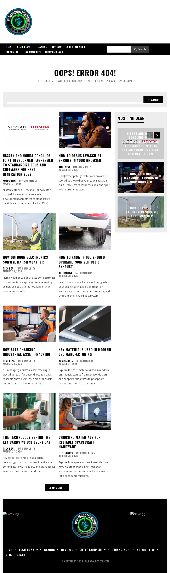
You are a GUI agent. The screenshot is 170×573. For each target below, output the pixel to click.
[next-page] (157, 135)
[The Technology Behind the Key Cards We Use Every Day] (29, 411)
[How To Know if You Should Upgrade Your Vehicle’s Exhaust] (85, 231)
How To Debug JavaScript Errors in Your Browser (80, 158)
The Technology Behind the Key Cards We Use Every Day (26, 439)
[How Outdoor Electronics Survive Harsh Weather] (29, 231)
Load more (55, 487)
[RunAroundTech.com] (18, 21)
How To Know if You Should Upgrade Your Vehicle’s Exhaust (82, 262)
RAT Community (82, 167)
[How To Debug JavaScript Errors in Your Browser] (85, 130)
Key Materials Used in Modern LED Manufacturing (85, 352)
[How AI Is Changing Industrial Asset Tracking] (29, 324)
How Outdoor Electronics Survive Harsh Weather (25, 259)
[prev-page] (150, 135)
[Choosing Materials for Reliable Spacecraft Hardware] (85, 411)
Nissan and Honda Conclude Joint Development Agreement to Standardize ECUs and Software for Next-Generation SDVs (29, 165)
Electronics (66, 453)
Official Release (28, 180)
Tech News (64, 167)
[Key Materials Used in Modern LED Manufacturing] (85, 324)
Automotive (9, 180)
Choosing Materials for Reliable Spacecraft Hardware (80, 442)
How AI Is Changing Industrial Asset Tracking (26, 352)
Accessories (66, 361)
